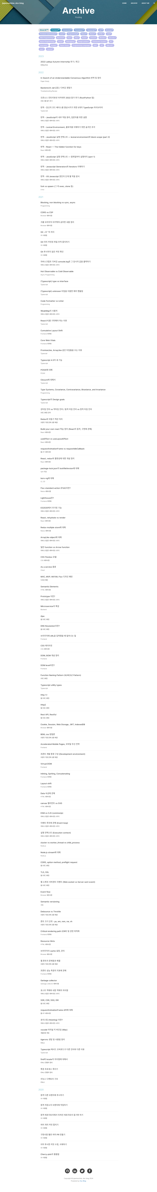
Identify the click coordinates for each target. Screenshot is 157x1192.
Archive (134, 3)
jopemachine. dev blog (13, 3)
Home (124, 3)
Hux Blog (83, 1181)
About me (145, 3)
